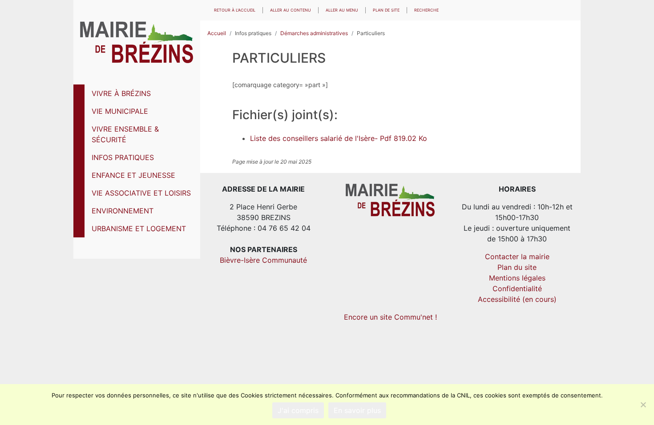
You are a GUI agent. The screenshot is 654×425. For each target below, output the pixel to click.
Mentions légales (517, 277)
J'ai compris (298, 410)
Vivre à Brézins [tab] (121, 93)
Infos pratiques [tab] (123, 157)
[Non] (642, 404)
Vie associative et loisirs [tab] (141, 192)
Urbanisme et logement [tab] (139, 228)
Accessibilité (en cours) (517, 299)
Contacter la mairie (517, 256)
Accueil (216, 33)
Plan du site (517, 267)
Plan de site (386, 10)
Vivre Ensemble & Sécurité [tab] (125, 134)
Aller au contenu (290, 10)
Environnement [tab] (122, 210)
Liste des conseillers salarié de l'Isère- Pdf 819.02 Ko (338, 138)
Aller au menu (342, 10)
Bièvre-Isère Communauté (263, 260)
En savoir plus (357, 410)
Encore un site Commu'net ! (390, 317)
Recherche (426, 10)
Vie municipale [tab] (120, 111)
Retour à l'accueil (234, 10)
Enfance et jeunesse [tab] (133, 175)
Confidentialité (517, 288)
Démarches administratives (314, 33)
